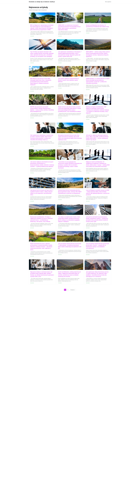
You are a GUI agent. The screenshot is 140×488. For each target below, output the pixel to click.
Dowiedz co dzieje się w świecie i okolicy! (42, 2)
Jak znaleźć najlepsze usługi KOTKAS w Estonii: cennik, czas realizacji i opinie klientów (68, 80)
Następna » (72, 289)
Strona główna (108, 1)
